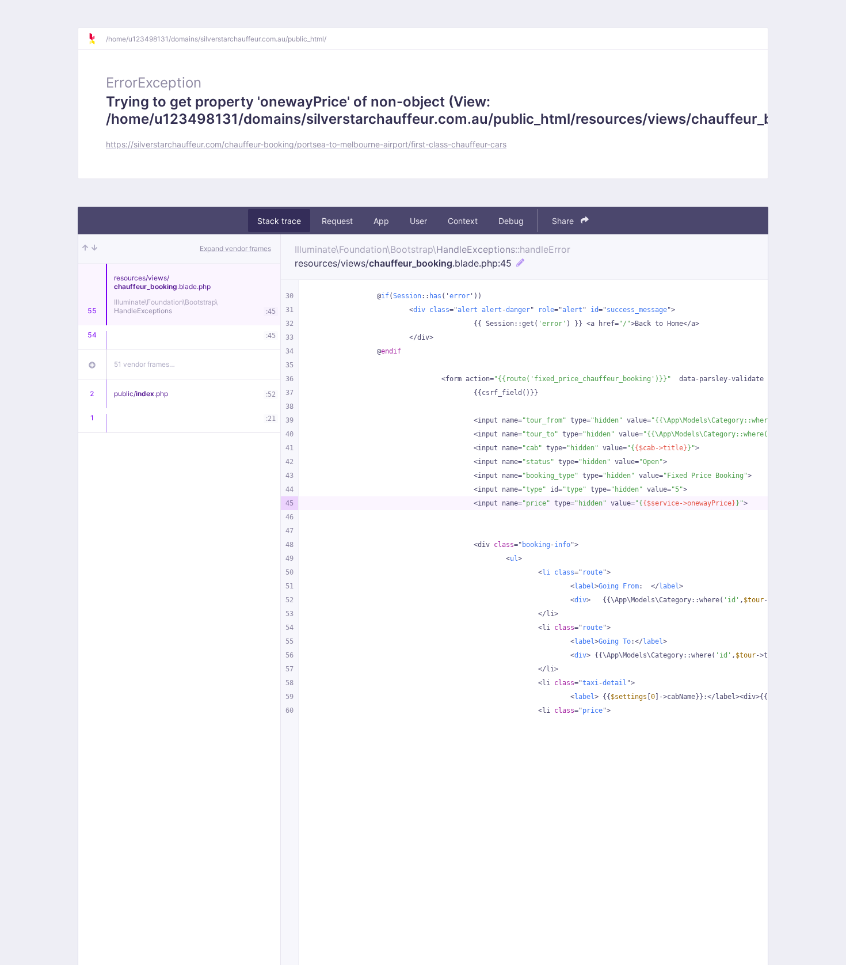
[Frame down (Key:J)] (94, 249)
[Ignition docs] (96, 38)
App (381, 221)
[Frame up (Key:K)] (85, 249)
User (418, 221)
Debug (511, 221)
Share (564, 221)
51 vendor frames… (144, 364)
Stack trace (279, 221)
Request (337, 221)
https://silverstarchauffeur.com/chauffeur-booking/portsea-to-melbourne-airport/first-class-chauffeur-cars (306, 144)
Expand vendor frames (235, 248)
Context (463, 221)
